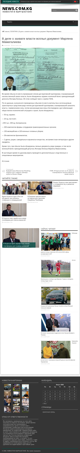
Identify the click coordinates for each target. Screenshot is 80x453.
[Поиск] (76, 10)
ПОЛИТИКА (14, 31)
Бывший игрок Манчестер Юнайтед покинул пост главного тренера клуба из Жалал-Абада (18, 172)
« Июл (45, 403)
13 (60, 394)
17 (45, 396)
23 (74, 396)
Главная (6, 31)
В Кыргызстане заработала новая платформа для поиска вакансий (14, 219)
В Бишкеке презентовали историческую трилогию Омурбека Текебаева (37, 198)
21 (64, 396)
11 (50, 394)
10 (45, 394)
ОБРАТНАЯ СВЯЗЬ (49, 412)
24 (45, 399)
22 (69, 396)
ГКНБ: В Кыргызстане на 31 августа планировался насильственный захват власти (62, 172)
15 (69, 394)
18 (50, 396)
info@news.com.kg (28, 441)
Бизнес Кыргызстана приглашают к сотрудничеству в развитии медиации (65, 184)
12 (55, 394)
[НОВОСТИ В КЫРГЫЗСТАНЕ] (17, 11)
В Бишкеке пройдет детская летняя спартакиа (34, 1)
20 (60, 396)
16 (74, 394)
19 (55, 396)
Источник (5, 161)
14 (64, 394)
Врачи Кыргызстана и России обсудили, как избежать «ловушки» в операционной (12, 198)
